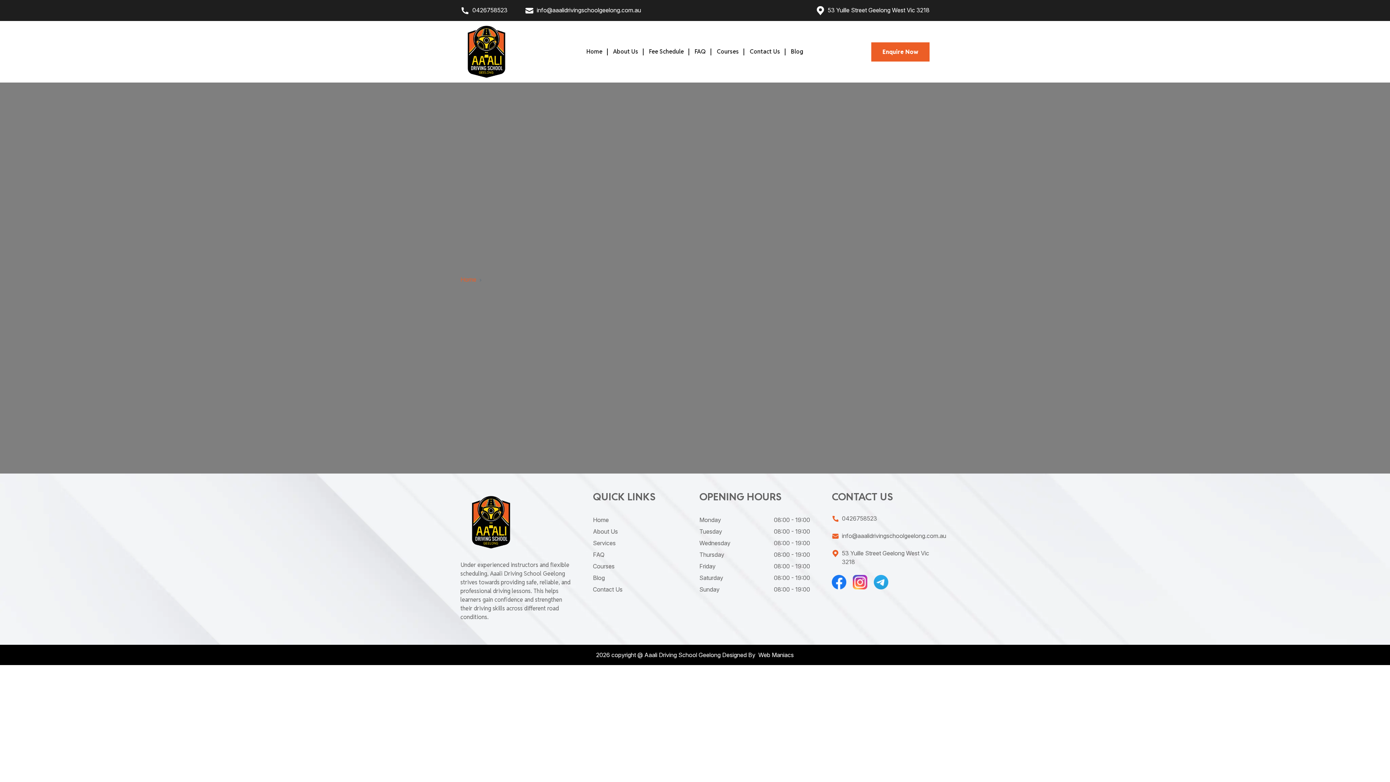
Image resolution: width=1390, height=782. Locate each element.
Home (594, 51)
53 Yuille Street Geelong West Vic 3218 (879, 10)
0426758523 (489, 10)
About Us (625, 51)
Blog (797, 51)
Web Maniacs (775, 655)
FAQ (700, 51)
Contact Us (765, 51)
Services (604, 543)
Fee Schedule (666, 51)
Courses (728, 51)
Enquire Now (900, 52)
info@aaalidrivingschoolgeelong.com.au (589, 10)
